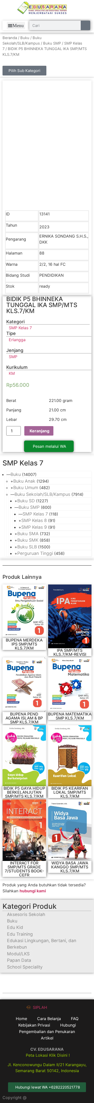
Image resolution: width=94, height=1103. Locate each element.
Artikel (47, 1038)
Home (21, 1018)
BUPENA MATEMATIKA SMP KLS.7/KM (69, 716)
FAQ (74, 1018)
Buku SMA (28, 533)
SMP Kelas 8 (34, 520)
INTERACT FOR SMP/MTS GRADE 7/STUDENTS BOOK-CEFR (24, 868)
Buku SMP (52, 43)
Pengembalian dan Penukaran (47, 1031)
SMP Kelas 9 (34, 527)
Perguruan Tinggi (35, 553)
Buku (24, 38)
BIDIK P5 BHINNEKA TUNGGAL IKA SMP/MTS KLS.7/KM (41, 305)
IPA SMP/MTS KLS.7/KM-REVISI (69, 652)
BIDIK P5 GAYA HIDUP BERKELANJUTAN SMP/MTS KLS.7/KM (24, 792)
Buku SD (26, 500)
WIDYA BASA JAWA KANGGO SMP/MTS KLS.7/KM (69, 866)
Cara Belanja (49, 1018)
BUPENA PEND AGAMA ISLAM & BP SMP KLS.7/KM (24, 718)
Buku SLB (27, 546)
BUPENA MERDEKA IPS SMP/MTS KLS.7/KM (24, 644)
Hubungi (68, 1025)
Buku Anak (24, 481)
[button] (16, 25)
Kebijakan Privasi (34, 1025)
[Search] (85, 25)
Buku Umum (25, 487)
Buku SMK (27, 540)
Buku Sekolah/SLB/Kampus (42, 494)
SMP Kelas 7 (35, 514)
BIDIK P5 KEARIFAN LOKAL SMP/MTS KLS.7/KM (69, 792)
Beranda (10, 38)
